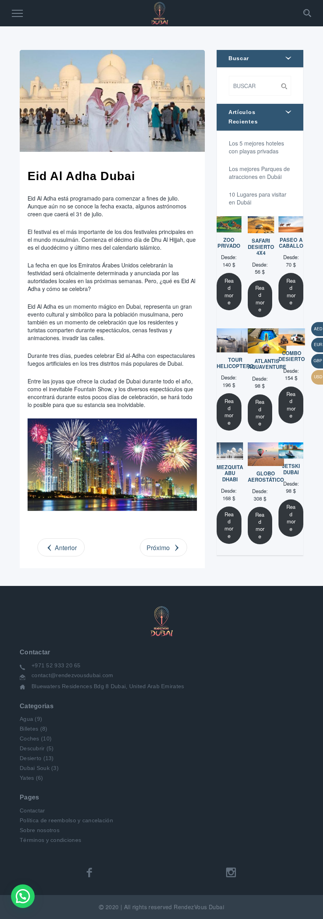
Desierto (30, 758)
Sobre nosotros (39, 830)
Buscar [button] (238, 58)
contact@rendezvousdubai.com (72, 675)
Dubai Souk (35, 768)
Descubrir (32, 748)
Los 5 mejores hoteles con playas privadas (256, 147)
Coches (29, 738)
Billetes (29, 729)
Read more (229, 291)
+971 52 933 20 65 (56, 665)
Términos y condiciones (50, 840)
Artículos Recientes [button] (243, 117)
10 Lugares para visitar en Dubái (257, 198)
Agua (26, 719)
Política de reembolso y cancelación (66, 820)
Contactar (32, 810)
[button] (23, 896)
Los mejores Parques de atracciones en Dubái (259, 172)
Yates (27, 778)
